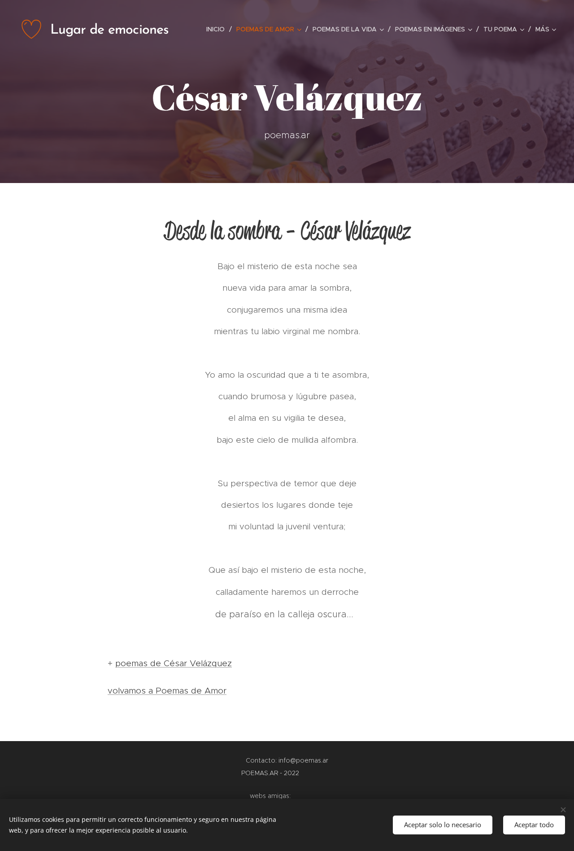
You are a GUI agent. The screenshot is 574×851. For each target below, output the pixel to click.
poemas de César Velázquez (173, 663)
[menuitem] (218, 29)
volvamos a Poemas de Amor (167, 690)
